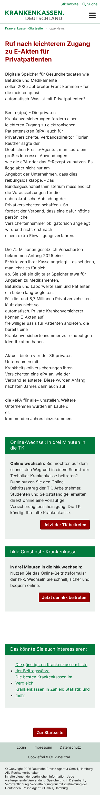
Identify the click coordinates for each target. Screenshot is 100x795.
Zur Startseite (50, 732)
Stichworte (69, 4)
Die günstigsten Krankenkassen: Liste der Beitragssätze (51, 667)
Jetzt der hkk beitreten (64, 597)
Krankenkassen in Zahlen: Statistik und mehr (52, 692)
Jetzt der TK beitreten (65, 524)
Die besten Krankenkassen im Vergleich (43, 680)
